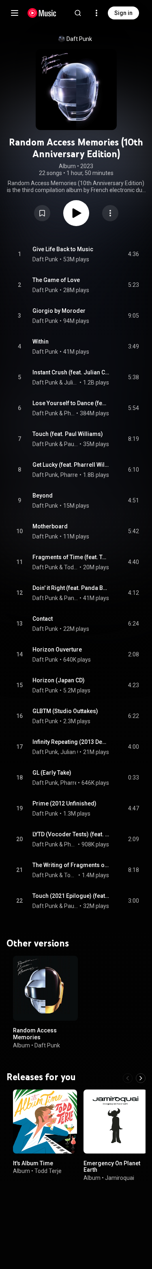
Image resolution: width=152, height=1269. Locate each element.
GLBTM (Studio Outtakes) (65, 711)
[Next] (140, 1078)
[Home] (42, 13)
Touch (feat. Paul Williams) (67, 434)
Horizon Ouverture (57, 649)
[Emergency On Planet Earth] (115, 1122)
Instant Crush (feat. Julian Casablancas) (70, 372)
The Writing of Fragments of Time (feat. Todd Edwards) (70, 865)
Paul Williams (71, 444)
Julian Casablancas (71, 382)
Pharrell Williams (69, 413)
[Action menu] (110, 213)
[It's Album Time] (45, 1122)
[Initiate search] (77, 12)
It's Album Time (33, 1163)
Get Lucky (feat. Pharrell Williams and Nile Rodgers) (70, 464)
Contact (42, 618)
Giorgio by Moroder (59, 311)
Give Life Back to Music (62, 249)
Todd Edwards (71, 567)
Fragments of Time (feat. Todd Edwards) (70, 557)
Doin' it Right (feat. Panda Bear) (70, 588)
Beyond (42, 495)
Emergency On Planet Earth (111, 1166)
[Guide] (14, 13)
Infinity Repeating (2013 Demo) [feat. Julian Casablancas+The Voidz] (70, 742)
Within (40, 341)
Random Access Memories (35, 1033)
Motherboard (50, 526)
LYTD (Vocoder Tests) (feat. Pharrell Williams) (70, 834)
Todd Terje (48, 1171)
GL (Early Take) (51, 772)
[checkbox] (133, 254)
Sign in (123, 13)
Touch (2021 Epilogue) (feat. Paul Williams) (70, 896)
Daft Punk (79, 39)
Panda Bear (71, 598)
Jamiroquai (119, 1178)
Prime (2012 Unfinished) (64, 803)
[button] (42, 213)
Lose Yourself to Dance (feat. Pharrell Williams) (70, 403)
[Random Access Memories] (45, 987)
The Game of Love (56, 280)
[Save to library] (42, 213)
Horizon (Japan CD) (58, 680)
